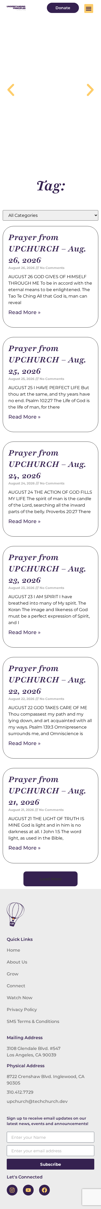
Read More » (24, 312)
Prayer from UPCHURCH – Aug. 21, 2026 (47, 791)
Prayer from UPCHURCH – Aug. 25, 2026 (47, 360)
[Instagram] (12, 1190)
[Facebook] (44, 1190)
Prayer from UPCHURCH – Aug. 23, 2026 (47, 569)
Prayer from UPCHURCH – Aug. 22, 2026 (47, 680)
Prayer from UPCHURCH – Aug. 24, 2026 (47, 464)
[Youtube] (28, 1190)
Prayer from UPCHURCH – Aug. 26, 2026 (47, 249)
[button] (88, 8)
